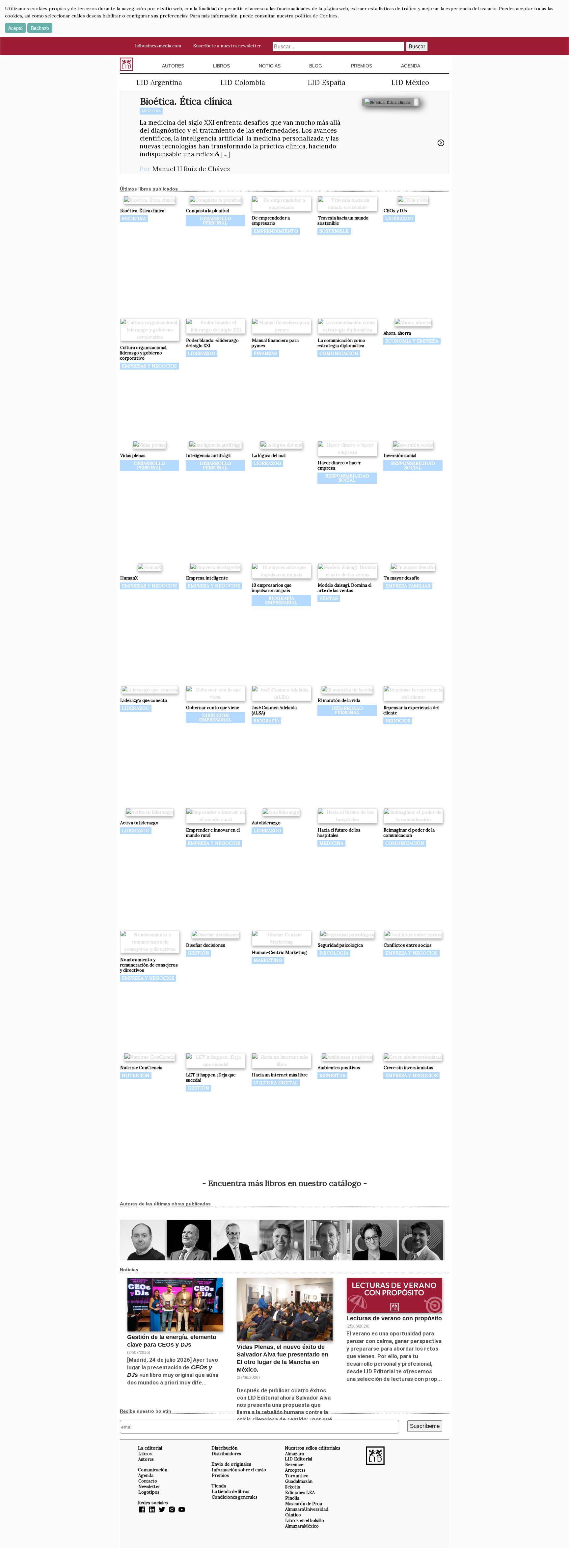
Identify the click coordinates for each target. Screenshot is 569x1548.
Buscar (417, 46)
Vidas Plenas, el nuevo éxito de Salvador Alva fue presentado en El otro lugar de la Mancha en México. (282, 1358)
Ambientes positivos (339, 1068)
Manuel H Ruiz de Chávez (191, 169)
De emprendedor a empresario (271, 220)
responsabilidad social (347, 478)
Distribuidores (226, 1453)
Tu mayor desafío (402, 578)
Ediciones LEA (300, 1492)
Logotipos (148, 1492)
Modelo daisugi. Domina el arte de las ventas (344, 587)
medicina (151, 111)
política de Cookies (316, 16)
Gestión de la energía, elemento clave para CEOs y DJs (171, 1341)
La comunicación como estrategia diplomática (341, 343)
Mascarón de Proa (303, 1503)
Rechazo (40, 28)
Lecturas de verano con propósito (394, 1318)
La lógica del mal (268, 455)
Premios (361, 65)
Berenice (294, 1464)
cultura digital (276, 1083)
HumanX (129, 578)
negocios (397, 721)
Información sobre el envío (239, 1469)
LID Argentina (159, 82)
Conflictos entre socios (408, 945)
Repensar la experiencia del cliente (411, 710)
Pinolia (292, 1498)
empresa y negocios (214, 586)
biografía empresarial (281, 600)
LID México (410, 82)
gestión (198, 953)
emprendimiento (276, 231)
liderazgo (399, 218)
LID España (326, 82)
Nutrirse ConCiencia (141, 1068)
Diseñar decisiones (205, 945)
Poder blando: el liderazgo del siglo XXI (212, 343)
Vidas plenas (133, 455)
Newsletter (149, 1486)
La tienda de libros (230, 1491)
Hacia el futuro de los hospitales (339, 832)
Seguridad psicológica (340, 945)
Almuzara (294, 1453)
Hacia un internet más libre (280, 1075)
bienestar (332, 1075)
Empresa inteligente (207, 578)
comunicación (338, 353)
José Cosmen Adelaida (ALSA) (274, 710)
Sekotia (292, 1486)
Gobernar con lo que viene (212, 707)
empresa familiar (407, 586)
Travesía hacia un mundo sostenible (342, 220)
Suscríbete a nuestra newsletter (227, 46)
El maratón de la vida (339, 700)
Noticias (270, 65)
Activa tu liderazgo (139, 823)
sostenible (334, 231)
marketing (268, 960)
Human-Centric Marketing (279, 952)
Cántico (293, 1514)
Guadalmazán (298, 1481)
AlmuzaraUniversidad (306, 1509)
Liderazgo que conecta (143, 700)
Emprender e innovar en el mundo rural (213, 832)
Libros (221, 65)
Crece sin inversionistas (408, 1068)
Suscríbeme (425, 1426)
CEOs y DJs (395, 211)
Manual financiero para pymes (275, 343)
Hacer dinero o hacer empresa (339, 465)
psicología (333, 953)
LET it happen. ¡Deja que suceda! (210, 1077)
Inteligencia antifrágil (208, 455)
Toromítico (297, 1475)
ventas (328, 598)
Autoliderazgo (266, 823)
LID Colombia (242, 82)
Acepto (15, 28)
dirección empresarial (215, 717)
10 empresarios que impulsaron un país (271, 587)
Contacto (147, 1481)
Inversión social (400, 455)
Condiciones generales (234, 1497)
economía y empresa (412, 341)
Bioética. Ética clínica (186, 101)
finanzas (265, 353)
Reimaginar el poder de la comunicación (409, 832)
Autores (173, 65)
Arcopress (295, 1470)
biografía (266, 721)
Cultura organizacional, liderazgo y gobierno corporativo (143, 353)
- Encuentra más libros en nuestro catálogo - (284, 1183)
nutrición (135, 1075)
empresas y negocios (149, 366)
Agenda (410, 65)
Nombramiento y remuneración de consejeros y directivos (149, 965)
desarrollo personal (215, 221)
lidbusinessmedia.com (158, 46)
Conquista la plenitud (207, 211)
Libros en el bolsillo (304, 1520)
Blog (315, 65)
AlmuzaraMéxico (302, 1526)
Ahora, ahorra (397, 333)
